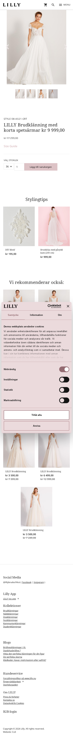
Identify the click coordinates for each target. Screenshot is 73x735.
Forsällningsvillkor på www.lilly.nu (19, 678)
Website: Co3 (9, 731)
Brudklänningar (10, 610)
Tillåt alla (37, 415)
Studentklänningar (12, 626)
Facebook (26, 582)
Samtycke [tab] (13, 315)
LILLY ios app (9, 598)
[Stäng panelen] (68, 306)
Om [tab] (60, 315)
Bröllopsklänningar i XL (14, 647)
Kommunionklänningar (14, 623)
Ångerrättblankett (12, 681)
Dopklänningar (10, 616)
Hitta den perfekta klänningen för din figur (23, 653)
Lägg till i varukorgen (41, 166)
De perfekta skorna (12, 656)
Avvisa (36, 426)
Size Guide (10, 146)
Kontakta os (9, 699)
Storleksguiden (10, 684)
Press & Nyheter (11, 696)
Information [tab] (36, 315)
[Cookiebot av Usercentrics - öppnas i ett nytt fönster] (46, 306)
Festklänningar (10, 620)
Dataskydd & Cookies (13, 703)
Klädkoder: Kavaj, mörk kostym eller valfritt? (24, 660)
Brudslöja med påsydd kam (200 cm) (51, 251)
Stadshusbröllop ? (12, 650)
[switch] (64, 379)
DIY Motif (10, 249)
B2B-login (10, 711)
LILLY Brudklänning (15, 471)
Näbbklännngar (10, 613)
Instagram (39, 582)
